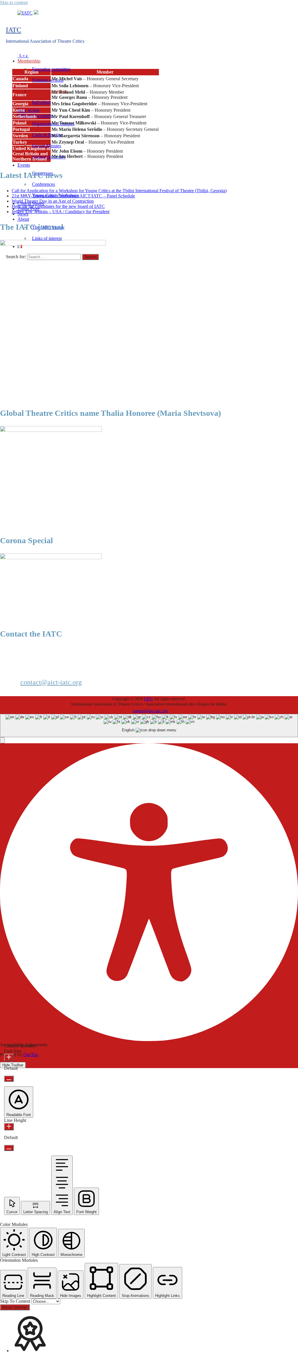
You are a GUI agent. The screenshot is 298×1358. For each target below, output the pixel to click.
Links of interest (47, 238)
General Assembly (49, 156)
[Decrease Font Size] (9, 1079)
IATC (13, 30)
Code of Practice (47, 134)
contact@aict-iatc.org (51, 682)
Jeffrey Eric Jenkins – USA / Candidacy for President (60, 211)
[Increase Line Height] (9, 1126)
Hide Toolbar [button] (12, 1065)
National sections (47, 80)
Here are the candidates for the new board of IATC (58, 206)
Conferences (43, 184)
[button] (2, 740)
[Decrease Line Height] (9, 1148)
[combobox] (149, 725)
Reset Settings (14, 1307)
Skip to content (14, 2)
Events (23, 165)
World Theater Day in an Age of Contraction (53, 201)
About (23, 219)
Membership (28, 60)
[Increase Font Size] (9, 1057)
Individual (41, 102)
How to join (28, 110)
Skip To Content (15, 1301)
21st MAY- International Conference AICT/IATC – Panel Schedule (73, 195)
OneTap (30, 1054)
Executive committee (51, 69)
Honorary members (50, 91)
